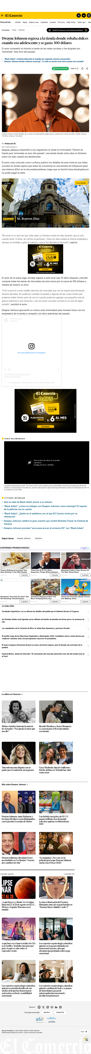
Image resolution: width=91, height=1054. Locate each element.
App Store (47, 1012)
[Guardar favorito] (82, 68)
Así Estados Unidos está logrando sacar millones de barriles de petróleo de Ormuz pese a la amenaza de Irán (43, 620)
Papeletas (44, 22)
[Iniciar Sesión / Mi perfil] (89, 15)
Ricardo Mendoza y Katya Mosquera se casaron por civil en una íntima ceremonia (55, 729)
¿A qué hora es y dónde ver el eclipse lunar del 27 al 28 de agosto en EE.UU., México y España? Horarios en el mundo (18, 906)
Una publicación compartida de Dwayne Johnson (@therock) (31, 383)
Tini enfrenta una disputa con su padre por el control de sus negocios (18, 768)
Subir (82, 1032)
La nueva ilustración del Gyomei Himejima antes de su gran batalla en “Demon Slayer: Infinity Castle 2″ (55, 904)
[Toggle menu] (2, 15)
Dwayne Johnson (24, 538)
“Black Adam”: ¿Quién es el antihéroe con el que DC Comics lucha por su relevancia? (40, 515)
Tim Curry (61, 22)
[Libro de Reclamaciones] (51, 1020)
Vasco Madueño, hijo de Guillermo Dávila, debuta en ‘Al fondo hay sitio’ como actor (55, 770)
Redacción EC (10, 144)
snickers (38, 538)
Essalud (53, 22)
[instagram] (47, 1007)
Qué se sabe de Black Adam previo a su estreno (28, 502)
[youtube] (51, 1007)
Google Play (60, 1012)
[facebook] (39, 1007)
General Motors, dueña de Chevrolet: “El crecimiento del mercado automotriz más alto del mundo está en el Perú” (43, 655)
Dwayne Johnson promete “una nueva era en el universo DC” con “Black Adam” (44, 528)
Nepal (25, 22)
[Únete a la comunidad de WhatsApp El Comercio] (60, 68)
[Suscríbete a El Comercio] (83, 15)
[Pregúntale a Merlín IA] (86, 1039)
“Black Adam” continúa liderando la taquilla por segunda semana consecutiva (37, 59)
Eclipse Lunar (34, 22)
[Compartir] (87, 68)
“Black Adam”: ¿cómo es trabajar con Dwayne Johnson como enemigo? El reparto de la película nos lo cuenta (45, 508)
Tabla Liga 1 (81, 22)
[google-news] (60, 1007)
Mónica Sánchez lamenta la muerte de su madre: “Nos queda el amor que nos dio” (18, 729)
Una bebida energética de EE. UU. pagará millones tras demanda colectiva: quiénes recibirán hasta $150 (54, 820)
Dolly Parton (71, 22)
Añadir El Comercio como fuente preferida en (67, 30)
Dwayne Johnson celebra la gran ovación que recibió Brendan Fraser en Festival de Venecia (46, 522)
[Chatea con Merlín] (79, 15)
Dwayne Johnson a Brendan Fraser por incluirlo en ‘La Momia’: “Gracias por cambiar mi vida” (18, 860)
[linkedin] (56, 1007)
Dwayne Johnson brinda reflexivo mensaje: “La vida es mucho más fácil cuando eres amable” (44, 61)
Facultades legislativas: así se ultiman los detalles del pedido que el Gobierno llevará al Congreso (40, 611)
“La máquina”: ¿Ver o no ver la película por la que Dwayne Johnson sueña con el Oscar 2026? (55, 860)
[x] (43, 1007)
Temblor (18, 22)
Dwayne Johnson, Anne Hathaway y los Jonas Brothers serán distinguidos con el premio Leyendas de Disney (18, 819)
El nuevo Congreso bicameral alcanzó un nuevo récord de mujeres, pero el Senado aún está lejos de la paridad (42, 646)
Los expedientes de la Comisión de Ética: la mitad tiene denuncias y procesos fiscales (36, 628)
